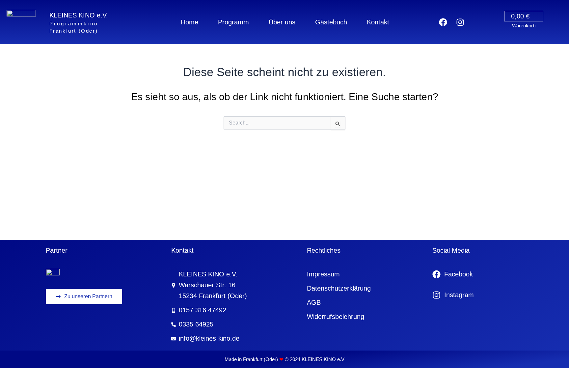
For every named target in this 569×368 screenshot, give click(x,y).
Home (189, 22)
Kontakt (378, 22)
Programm (233, 22)
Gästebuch (331, 22)
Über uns (282, 22)
